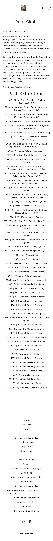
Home (26, 420)
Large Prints (26, 446)
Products (26, 424)
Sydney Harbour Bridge (26, 438)
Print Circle (26, 506)
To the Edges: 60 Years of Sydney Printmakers (21, 492)
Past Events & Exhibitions (26, 511)
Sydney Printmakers (27, 502)
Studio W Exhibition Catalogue (26, 468)
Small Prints (26, 451)
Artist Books (26, 481)
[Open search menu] (43, 8)
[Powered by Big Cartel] (26, 533)
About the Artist (26, 459)
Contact (26, 429)
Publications (26, 442)
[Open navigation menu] (4, 8)
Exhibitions (26, 473)
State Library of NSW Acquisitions (26, 477)
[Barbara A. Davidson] (23, 8)
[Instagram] (23, 521)
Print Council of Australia (26, 498)
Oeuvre (26, 464)
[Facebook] (30, 521)
